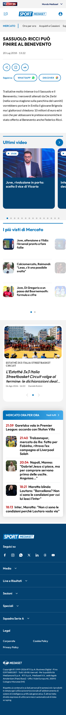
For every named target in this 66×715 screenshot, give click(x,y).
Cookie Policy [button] (40, 641)
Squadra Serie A (13, 618)
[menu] (5, 14)
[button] (33, 14)
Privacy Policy (11, 647)
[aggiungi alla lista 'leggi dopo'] (16, 67)
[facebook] (5, 555)
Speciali (8, 606)
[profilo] (60, 14)
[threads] (45, 555)
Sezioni (7, 593)
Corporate (9, 641)
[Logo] (33, 14)
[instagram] (13, 555)
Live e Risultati (12, 581)
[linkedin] (37, 555)
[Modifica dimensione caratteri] (25, 67)
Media (7, 568)
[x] (29, 555)
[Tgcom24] (10, 4)
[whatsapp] (21, 555)
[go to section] (59, 142)
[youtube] (53, 555)
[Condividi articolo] (6, 67)
